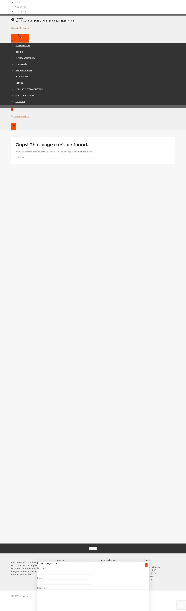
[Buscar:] (93, 157)
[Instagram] (93, 548)
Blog (17, 2)
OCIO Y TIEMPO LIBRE (25, 95)
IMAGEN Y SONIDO (24, 70)
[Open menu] (13, 126)
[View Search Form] (12, 109)
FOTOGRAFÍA (21, 64)
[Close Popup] (146, 565)
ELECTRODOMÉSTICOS (25, 58)
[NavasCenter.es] (93, 28)
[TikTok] (95, 548)
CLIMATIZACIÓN (23, 46)
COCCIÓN (20, 52)
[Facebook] (90, 548)
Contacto (20, 11)
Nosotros (20, 7)
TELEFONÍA (20, 101)
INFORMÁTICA (22, 77)
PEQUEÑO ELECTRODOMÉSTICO (29, 89)
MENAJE (19, 83)
